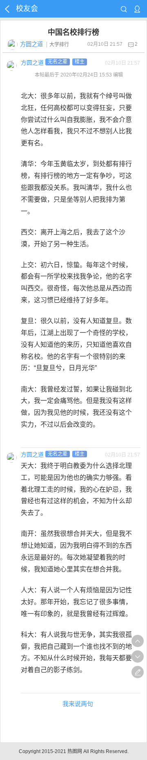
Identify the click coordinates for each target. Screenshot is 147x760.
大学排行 (59, 44)
